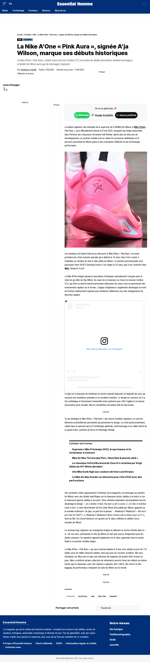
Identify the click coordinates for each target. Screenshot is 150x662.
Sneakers (113, 596)
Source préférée (128, 115)
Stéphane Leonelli (28, 69)
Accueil (20, 35)
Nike (34, 35)
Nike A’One (139, 127)
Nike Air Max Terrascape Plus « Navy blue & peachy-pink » (105, 457)
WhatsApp (84, 115)
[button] (5, 3)
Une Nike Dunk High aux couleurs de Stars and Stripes (103, 471)
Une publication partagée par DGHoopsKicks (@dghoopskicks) (104, 387)
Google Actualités (102, 115)
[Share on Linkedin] (122, 72)
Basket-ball (82, 596)
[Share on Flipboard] (117, 72)
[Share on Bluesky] (56, 132)
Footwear (27, 35)
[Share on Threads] (56, 125)
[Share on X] (113, 72)
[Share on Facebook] (108, 72)
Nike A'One (102, 596)
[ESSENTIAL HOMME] (75, 4)
